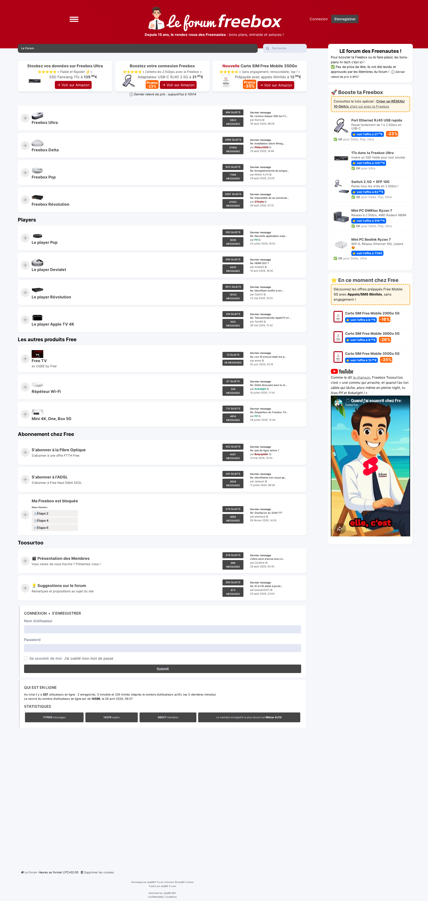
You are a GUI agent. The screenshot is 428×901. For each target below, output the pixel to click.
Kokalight (260, 388)
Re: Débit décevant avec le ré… (268, 385)
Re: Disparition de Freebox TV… (269, 412)
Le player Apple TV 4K (53, 324)
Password (32, 639)
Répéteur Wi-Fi (46, 391)
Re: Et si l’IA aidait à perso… (266, 586)
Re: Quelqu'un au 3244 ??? (266, 513)
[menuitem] (97, 872)
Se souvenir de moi (45, 658)
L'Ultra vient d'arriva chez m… (267, 558)
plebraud (260, 516)
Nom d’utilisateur (38, 621)
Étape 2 (42, 513)
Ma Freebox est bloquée (55, 501)
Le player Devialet (49, 269)
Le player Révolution (51, 297)
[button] (74, 18)
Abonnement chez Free (46, 434)
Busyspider (261, 454)
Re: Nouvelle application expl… (268, 236)
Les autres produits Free (47, 339)
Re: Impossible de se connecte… (269, 198)
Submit (163, 669)
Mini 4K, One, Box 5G (51, 418)
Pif (256, 239)
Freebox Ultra (45, 122)
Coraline (260, 562)
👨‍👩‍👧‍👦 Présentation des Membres (61, 558)
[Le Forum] (215, 19)
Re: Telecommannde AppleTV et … (270, 317)
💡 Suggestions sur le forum (59, 585)
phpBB (151, 882)
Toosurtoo (30, 543)
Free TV (39, 360)
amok (258, 360)
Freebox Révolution (50, 204)
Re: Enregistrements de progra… (269, 170)
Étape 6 (42, 528)
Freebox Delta (45, 150)
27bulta (259, 201)
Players (27, 220)
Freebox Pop (44, 177)
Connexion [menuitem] (319, 19)
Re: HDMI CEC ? (259, 263)
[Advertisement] (162, 798)
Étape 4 (43, 521)
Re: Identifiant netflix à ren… (267, 290)
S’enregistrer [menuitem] (345, 19)
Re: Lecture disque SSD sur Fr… (269, 116)
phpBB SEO (170, 893)
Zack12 (259, 294)
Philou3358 (261, 147)
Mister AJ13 (262, 174)
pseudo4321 (262, 590)
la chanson (361, 377)
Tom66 (259, 321)
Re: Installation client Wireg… (267, 143)
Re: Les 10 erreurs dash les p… (268, 356)
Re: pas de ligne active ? (264, 450)
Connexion (35, 613)
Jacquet (259, 481)
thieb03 (259, 267)
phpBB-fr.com (168, 886)
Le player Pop (45, 242)
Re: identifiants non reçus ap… (268, 477)
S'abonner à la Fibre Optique (59, 449)
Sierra (258, 119)
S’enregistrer (66, 613)
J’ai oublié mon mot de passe (88, 658)
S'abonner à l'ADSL (50, 477)
